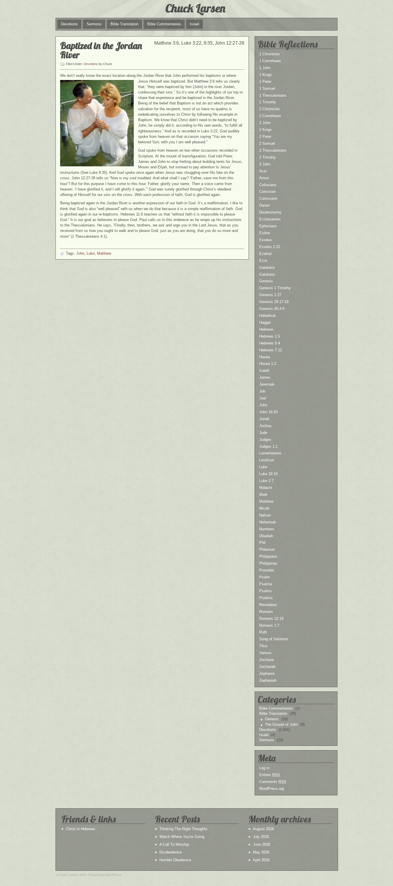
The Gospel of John (281, 724)
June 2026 (261, 844)
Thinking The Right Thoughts (183, 829)
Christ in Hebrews (80, 829)
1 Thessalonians (273, 95)
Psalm (264, 577)
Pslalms (266, 598)
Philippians (268, 556)
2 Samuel (267, 143)
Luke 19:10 (268, 474)
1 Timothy (267, 102)
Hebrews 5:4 (269, 343)
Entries (269, 775)
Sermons (94, 24)
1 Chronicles (269, 54)
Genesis (266, 281)
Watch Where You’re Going (181, 836)
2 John (264, 123)
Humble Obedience (175, 860)
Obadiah (266, 536)
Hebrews (266, 329)
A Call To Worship (174, 844)
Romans (266, 611)
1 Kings (265, 75)
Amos (264, 178)
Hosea (264, 357)
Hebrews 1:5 (269, 336)
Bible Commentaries (164, 24)
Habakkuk (267, 315)
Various (265, 653)
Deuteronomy (270, 212)
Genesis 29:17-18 (274, 302)
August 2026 (263, 829)
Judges (265, 439)
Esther (264, 233)
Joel (262, 398)
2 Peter (265, 136)
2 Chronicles (269, 109)
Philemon (267, 549)
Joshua (265, 426)
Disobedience (170, 852)
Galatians (267, 274)
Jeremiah (266, 384)
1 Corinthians (270, 61)
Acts (263, 171)
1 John (264, 68)
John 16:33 (268, 412)
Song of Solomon (273, 639)
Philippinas (268, 563)
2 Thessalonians (273, 150)
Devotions (69, 24)
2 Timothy (267, 157)
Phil (262, 542)
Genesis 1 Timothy (275, 288)
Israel (194, 24)
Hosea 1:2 (267, 363)
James (264, 377)
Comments (272, 782)
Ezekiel (265, 253)
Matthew (104, 253)
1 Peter (265, 81)
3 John (264, 164)
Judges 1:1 (268, 446)
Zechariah (267, 666)
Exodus (265, 240)
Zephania (266, 673)
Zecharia (266, 660)
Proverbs (266, 570)
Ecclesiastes (270, 219)
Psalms (265, 591)
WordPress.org (271, 788)
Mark (263, 494)
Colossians (268, 198)
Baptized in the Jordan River (101, 50)
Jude (263, 432)
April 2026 (261, 860)
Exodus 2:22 (269, 247)
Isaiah (264, 370)
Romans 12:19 (271, 618)
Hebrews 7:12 (270, 350)
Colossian (267, 191)
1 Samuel (267, 88)
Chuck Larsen (195, 8)
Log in (264, 768)
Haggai (265, 322)
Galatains (267, 267)
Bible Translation (124, 24)
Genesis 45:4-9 (272, 308)
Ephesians (268, 226)
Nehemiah (267, 522)
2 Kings (265, 129)
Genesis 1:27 (270, 295)
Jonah (264, 419)
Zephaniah (267, 680)
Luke (91, 253)
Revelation (268, 605)
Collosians (267, 185)
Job (262, 391)
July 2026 (261, 836)
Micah (264, 508)
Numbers (266, 529)
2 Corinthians (270, 116)
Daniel (264, 205)
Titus (263, 646)
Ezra (263, 260)
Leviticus (266, 460)
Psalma (265, 584)
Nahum (265, 515)
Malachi (265, 487)
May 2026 (261, 852)
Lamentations (270, 453)
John (80, 253)
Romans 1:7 (269, 625)
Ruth (263, 632)
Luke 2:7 (266, 481)
